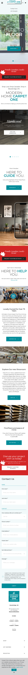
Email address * (5, 531)
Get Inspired (7, 647)
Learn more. (19, 667)
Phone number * (6, 521)
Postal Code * (5, 540)
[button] (14, 516)
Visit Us (12, 397)
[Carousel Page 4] (16, 156)
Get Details (12, 442)
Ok (14, 669)
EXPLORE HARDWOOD (12, 132)
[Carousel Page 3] (14, 156)
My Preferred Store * (7, 550)
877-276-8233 (14, 11)
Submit (14, 585)
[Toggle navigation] (2, 3)
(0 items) (25, 2)
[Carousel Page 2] (12, 156)
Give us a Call (14, 280)
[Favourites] (22, 2)
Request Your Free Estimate (12, 77)
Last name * (5, 498)
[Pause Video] (24, 61)
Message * (4, 558)
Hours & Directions (14, 611)
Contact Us (12, 339)
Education (6, 653)
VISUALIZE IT (12, 187)
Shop (4, 640)
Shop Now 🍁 (14, 48)
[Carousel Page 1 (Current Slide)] (13, 61)
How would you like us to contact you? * (12, 512)
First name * (5, 488)
